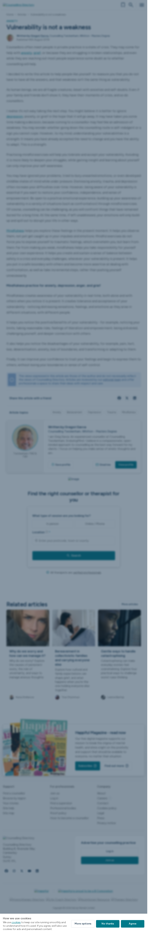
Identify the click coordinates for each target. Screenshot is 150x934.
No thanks (108, 923)
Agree (132, 923)
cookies (16, 922)
